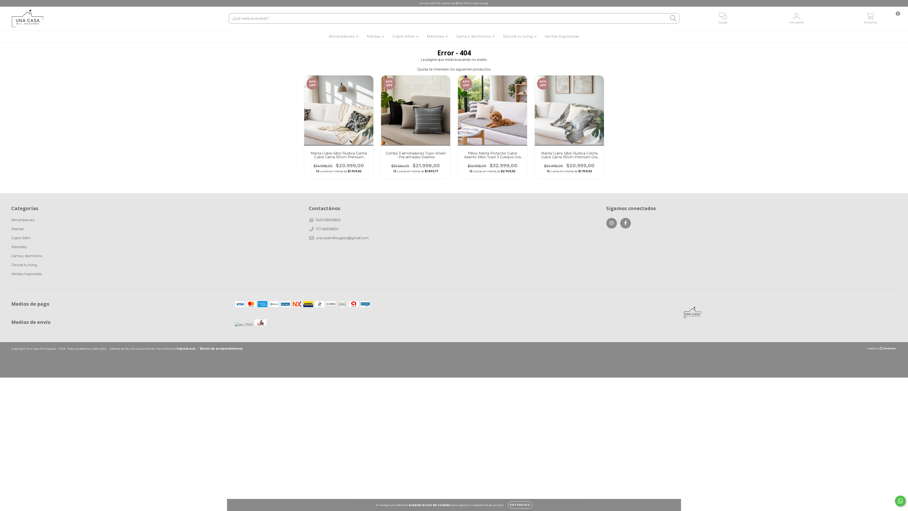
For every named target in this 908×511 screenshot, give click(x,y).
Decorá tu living (518, 36)
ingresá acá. (186, 348)
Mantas (374, 36)
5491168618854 (328, 220)
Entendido (520, 505)
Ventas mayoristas (562, 36)
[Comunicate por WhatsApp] (900, 501)
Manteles (436, 36)
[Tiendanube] (882, 349)
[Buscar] (673, 18)
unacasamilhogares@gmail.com (342, 238)
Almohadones (342, 36)
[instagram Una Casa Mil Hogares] (7, 3)
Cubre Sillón (404, 36)
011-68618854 (327, 229)
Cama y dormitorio (474, 36)
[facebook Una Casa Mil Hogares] (14, 3)
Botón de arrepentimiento (221, 348)
